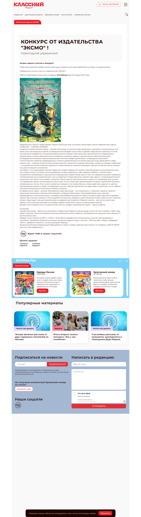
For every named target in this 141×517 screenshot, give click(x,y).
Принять (105, 513)
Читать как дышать (25, 328)
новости (18, 15)
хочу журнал (110, 4)
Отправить (98, 406)
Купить (42, 290)
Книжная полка (82, 15)
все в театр (67, 15)
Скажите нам (24, 389)
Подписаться (57, 364)
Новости (58, 328)
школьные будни (34, 15)
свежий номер (52, 15)
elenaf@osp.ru (63, 75)
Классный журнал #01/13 (27, 22)
